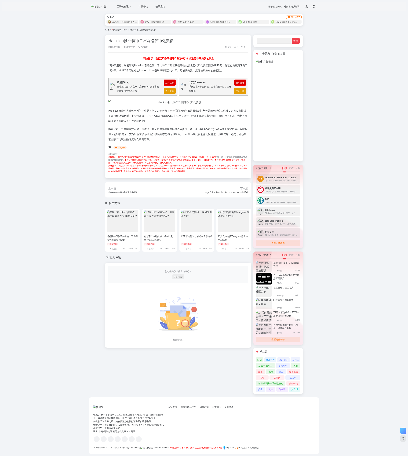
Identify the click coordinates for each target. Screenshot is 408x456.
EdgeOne (230, 447)
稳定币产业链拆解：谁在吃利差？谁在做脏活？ (158, 238)
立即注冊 (169, 82)
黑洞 (295, 365)
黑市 (271, 371)
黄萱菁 (282, 389)
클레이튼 (270, 359)
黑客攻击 (293, 371)
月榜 (297, 168)
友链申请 (172, 406)
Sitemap (229, 406)
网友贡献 (117, 29)
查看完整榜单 (278, 242)
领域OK (144, 46)
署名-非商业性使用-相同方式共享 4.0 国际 (114, 431)
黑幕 (260, 371)
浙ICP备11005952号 (131, 447)
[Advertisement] (278, 111)
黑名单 (293, 377)
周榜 (291, 168)
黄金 (260, 389)
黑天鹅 (277, 377)
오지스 (295, 359)
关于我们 (216, 406)
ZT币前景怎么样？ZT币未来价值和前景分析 (286, 314)
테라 (259, 359)
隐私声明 (204, 406)
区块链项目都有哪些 (283, 299)
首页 (109, 29)
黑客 (262, 377)
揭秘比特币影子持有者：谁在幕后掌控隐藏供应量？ (122, 238)
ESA (240, 447)
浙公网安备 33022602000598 (156, 447)
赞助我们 (295, 17)
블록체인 (282, 365)
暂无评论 (115, 257)
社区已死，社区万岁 (283, 287)
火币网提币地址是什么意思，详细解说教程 (285, 326)
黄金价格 (293, 383)
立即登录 (178, 276)
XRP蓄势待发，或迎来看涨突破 (196, 236)
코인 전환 (283, 359)
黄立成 (294, 389)
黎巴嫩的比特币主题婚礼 (270, 383)
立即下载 (169, 90)
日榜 (284, 168)
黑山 (281, 371)
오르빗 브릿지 (265, 365)
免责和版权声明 (188, 406)
